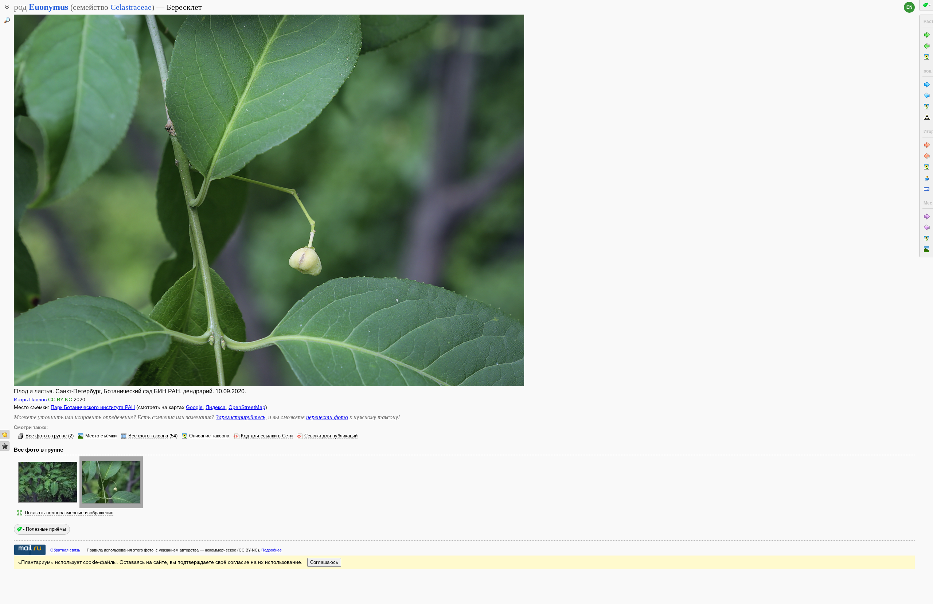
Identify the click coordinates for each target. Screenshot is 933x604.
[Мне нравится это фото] (4, 434)
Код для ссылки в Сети (267, 436)
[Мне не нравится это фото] (4, 446)
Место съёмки (101, 436)
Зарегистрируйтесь (240, 417)
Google (194, 407)
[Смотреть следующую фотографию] (471, 200)
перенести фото (327, 417)
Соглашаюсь (324, 562)
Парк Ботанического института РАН (93, 407)
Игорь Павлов (30, 399)
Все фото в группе (46, 436)
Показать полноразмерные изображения (69, 512)
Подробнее (271, 550)
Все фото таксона (148, 436)
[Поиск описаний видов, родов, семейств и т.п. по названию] (6, 20)
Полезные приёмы (46, 529)
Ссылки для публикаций (331, 436)
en (909, 7)
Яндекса (216, 407)
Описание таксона (209, 436)
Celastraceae (131, 7)
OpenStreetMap (247, 407)
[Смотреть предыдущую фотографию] (67, 200)
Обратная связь (65, 550)
